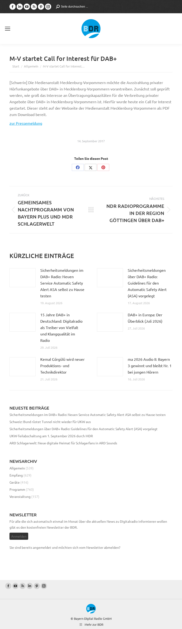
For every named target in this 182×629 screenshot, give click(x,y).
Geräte (14, 482)
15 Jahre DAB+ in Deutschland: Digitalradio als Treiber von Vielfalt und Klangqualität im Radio (61, 327)
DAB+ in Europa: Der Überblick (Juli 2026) (145, 317)
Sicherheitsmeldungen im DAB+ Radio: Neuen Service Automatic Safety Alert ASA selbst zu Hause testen (62, 283)
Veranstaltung (20, 496)
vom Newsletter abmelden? (99, 547)
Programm (17, 489)
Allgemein (17, 468)
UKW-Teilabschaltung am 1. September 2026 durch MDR (51, 436)
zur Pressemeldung (25, 123)
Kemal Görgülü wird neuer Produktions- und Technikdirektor (62, 365)
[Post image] (22, 277)
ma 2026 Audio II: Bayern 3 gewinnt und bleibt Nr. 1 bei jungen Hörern (150, 365)
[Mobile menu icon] (7, 28)
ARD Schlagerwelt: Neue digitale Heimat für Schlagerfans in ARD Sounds (63, 443)
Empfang (16, 475)
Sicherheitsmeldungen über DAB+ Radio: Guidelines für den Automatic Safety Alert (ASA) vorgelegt (147, 283)
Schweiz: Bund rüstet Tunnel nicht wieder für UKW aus (50, 421)
